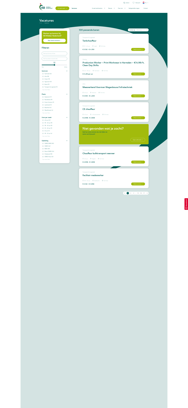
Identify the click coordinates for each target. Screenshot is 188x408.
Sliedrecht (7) (48, 97)
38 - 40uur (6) (48, 125)
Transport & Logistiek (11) (51, 87)
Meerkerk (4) (48, 107)
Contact (146, 8)
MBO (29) (47, 148)
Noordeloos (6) (48, 99)
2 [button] (130, 193)
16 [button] (141, 193)
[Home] (45, 8)
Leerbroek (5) (48, 105)
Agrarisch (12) (48, 81)
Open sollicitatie (137, 140)
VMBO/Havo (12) (49, 156)
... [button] (135, 193)
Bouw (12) (47, 84)
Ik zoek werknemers (97, 8)
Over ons (120, 8)
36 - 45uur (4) (48, 133)
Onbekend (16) (48, 154)
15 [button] (138, 193)
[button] (145, 2)
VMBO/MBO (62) (49, 143)
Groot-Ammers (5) (49, 102)
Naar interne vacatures (54, 40)
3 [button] (133, 193)
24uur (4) (47, 130)
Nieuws (110, 8)
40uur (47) (47, 120)
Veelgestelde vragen (134, 8)
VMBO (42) (47, 146)
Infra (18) (47, 76)
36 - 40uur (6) (48, 123)
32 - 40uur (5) (48, 128)
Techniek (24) (48, 73)
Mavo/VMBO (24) (49, 151)
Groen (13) (47, 79)
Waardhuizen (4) (49, 110)
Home (40, 23)
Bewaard (138, 2)
